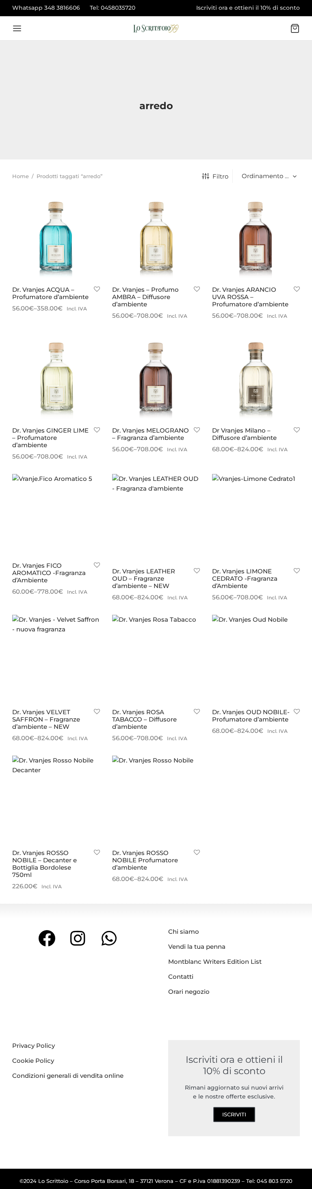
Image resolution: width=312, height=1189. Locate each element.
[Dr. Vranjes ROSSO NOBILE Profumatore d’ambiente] (156, 799)
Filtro (220, 176)
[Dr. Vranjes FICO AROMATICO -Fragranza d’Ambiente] (56, 515)
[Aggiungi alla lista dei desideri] (97, 289)
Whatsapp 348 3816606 (46, 7)
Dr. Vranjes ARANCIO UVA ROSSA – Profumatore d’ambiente (250, 297)
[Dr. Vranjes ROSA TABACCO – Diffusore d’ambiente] (156, 658)
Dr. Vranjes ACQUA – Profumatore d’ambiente (50, 293)
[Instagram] (78, 938)
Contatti (180, 976)
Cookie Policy (33, 1060)
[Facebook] (47, 938)
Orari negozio (189, 991)
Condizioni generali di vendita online (68, 1075)
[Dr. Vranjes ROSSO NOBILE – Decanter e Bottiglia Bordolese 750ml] (56, 799)
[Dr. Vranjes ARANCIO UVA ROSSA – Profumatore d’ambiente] (256, 236)
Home (20, 176)
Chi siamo (183, 931)
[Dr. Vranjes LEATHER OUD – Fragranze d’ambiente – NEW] (156, 518)
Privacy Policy (33, 1045)
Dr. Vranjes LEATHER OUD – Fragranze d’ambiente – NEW (143, 578)
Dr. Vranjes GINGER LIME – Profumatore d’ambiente (50, 437)
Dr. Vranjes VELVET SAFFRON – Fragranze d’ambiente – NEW (46, 719)
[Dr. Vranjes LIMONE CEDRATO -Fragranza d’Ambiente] (256, 518)
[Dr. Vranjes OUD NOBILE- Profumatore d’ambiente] (256, 658)
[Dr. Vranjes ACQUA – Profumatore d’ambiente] (56, 236)
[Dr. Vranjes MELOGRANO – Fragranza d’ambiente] (156, 377)
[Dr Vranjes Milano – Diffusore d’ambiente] (256, 377)
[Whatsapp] (109, 938)
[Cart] (295, 28)
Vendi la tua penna (196, 946)
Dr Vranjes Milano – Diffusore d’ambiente (244, 434)
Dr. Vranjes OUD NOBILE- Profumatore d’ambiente (251, 715)
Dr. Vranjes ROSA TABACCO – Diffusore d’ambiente (144, 719)
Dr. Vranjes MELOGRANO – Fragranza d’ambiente (150, 434)
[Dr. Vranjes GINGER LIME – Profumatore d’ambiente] (56, 377)
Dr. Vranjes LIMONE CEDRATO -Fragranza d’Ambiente (244, 578)
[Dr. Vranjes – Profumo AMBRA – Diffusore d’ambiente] (156, 236)
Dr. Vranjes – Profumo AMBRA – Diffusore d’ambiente (145, 297)
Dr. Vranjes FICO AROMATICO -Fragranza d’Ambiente (49, 573)
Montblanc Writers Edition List (215, 961)
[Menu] (17, 28)
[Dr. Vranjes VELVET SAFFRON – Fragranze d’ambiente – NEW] (56, 658)
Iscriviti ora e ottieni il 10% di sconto (248, 7)
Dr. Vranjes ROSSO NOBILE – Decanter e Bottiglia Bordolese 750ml (44, 864)
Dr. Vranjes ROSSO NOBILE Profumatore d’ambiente (145, 860)
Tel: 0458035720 (112, 7)
